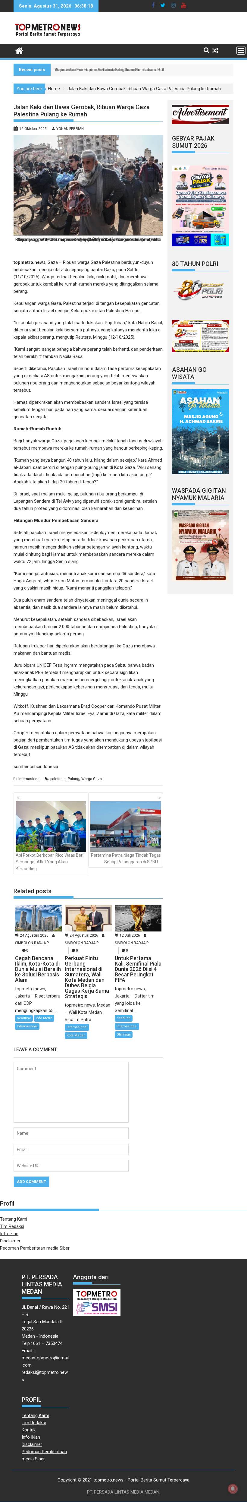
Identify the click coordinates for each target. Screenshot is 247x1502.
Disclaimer (10, 1241)
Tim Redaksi (12, 1226)
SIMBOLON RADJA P (32, 943)
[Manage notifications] (233, 1489)
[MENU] (240, 50)
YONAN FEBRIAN (70, 129)
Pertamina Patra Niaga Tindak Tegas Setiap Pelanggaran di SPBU (126, 858)
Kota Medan (76, 1035)
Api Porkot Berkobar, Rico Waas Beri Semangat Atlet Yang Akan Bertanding (49, 862)
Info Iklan (9, 1233)
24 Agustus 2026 (34, 935)
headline (24, 1018)
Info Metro (44, 1018)
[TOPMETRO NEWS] (19, 50)
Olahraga (124, 1034)
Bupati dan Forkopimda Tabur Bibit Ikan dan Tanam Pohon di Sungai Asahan (130, 69)
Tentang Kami (13, 1219)
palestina (58, 779)
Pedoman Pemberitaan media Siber (35, 1248)
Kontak (29, 1430)
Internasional (29, 779)
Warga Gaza (91, 779)
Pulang (73, 779)
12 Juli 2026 (130, 935)
